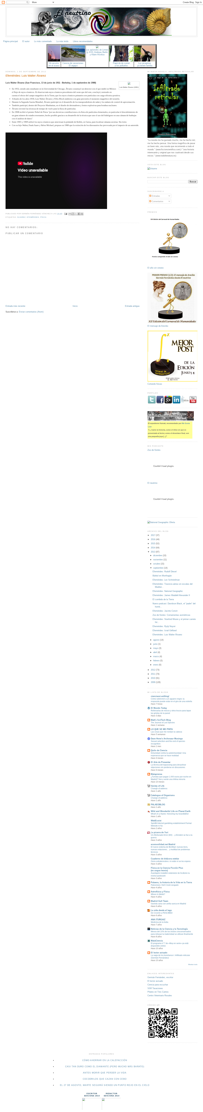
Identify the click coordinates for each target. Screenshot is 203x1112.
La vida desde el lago (161, 910)
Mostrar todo (192, 964)
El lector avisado (159, 952)
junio (155, 644)
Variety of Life (157, 786)
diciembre (158, 555)
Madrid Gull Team (159, 901)
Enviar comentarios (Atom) (31, 312)
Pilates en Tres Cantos (158, 992)
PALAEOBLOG (158, 804)
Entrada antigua (132, 306)
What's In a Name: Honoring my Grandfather (170, 814)
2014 (153, 547)
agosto (156, 640)
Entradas (155, 196)
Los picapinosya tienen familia (144, 64)
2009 (153, 682)
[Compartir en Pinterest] (82, 213)
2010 (153, 678)
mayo (156, 648)
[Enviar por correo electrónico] (70, 213)
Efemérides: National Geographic (168, 591)
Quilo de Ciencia (159, 750)
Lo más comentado (43, 41)
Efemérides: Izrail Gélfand (165, 630)
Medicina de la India (159, 922)
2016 (153, 539)
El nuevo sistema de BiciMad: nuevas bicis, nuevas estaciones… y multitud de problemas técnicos (170, 849)
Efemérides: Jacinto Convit (165, 611)
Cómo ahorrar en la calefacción (104, 1060)
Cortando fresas (154, 384)
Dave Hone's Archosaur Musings (167, 738)
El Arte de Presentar (160, 762)
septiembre (158, 568)
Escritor (92, 1093)
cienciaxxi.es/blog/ (160, 696)
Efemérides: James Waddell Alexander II (171, 595)
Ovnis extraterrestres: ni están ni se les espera (170, 861)
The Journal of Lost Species (163, 722)
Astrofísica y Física (160, 891)
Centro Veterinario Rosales (159, 995)
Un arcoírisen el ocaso (54, 64)
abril (155, 652)
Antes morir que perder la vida (104, 1073)
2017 (153, 535)
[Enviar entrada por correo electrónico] (66, 214)
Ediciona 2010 (92, 1096)
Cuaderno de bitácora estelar (165, 858)
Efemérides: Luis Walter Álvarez (26, 75)
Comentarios (157, 201)
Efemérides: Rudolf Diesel (165, 571)
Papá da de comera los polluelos (121, 64)
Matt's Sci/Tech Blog (161, 720)
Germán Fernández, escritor (160, 977)
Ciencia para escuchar (157, 984)
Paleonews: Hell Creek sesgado (165, 885)
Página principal (10, 41)
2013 (153, 552)
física (43, 217)
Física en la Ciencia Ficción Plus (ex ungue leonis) (167, 869)
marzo (156, 656)
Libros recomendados (83, 41)
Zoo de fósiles (153, 450)
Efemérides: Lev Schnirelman (166, 580)
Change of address (159, 788)
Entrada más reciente (15, 306)
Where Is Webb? (158, 894)
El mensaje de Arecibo (157, 326)
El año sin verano (155, 268)
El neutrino (152, 483)
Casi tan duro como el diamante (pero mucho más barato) (104, 1066)
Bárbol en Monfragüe (162, 575)
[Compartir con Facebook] (79, 213)
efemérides (33, 217)
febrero (156, 660)
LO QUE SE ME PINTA (162, 729)
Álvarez (21, 217)
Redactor (111, 1093)
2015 (153, 543)
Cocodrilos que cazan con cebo (105, 1079)
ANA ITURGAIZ (158, 919)
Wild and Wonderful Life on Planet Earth (170, 811)
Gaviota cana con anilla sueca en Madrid (168, 904)
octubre (157, 564)
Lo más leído (62, 41)
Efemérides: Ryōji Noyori (164, 626)
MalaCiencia (157, 941)
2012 (153, 670)
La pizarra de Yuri (159, 832)
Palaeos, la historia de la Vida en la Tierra (171, 882)
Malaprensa (156, 774)
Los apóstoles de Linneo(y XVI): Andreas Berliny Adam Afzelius (97, 52)
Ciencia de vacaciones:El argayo (73, 64)
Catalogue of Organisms (163, 795)
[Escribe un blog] (73, 213)
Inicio (75, 306)
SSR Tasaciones (155, 988)
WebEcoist (156, 820)
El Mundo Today (159, 708)
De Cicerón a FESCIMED (162, 913)
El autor (25, 41)
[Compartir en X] (76, 213)
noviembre (158, 559)
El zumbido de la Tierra (163, 599)
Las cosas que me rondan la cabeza (166, 732)
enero (156, 665)
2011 (153, 674)
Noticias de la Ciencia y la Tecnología (169, 929)
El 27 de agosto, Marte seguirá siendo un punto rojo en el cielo (104, 1085)
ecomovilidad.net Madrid (163, 844)
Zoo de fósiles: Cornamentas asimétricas (171, 615)
